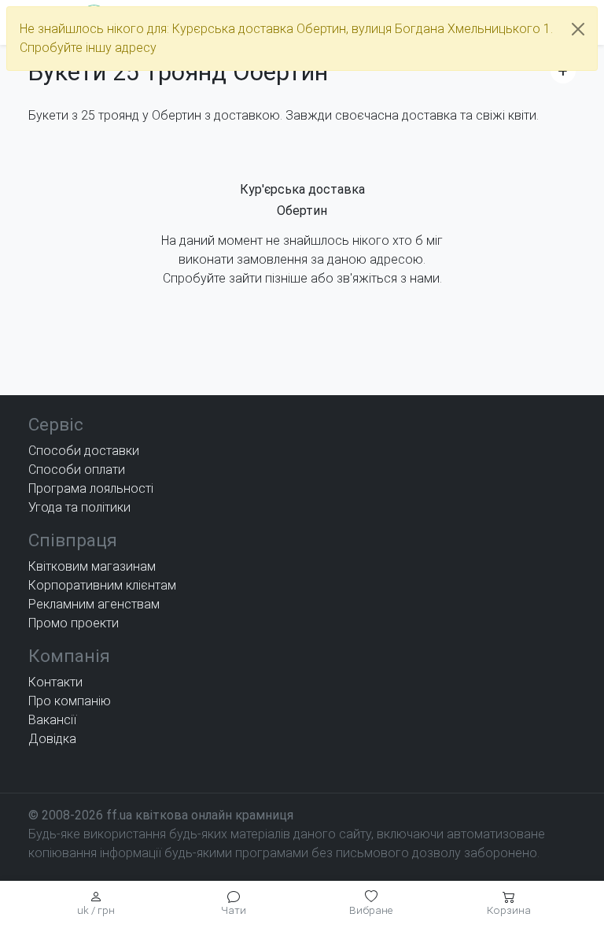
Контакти (55, 682)
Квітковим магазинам (92, 566)
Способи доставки (83, 450)
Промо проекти (73, 623)
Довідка (52, 738)
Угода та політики (79, 507)
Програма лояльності (90, 488)
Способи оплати (76, 469)
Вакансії (52, 719)
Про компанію (69, 700)
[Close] (578, 29)
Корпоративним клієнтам (102, 585)
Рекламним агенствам (94, 604)
